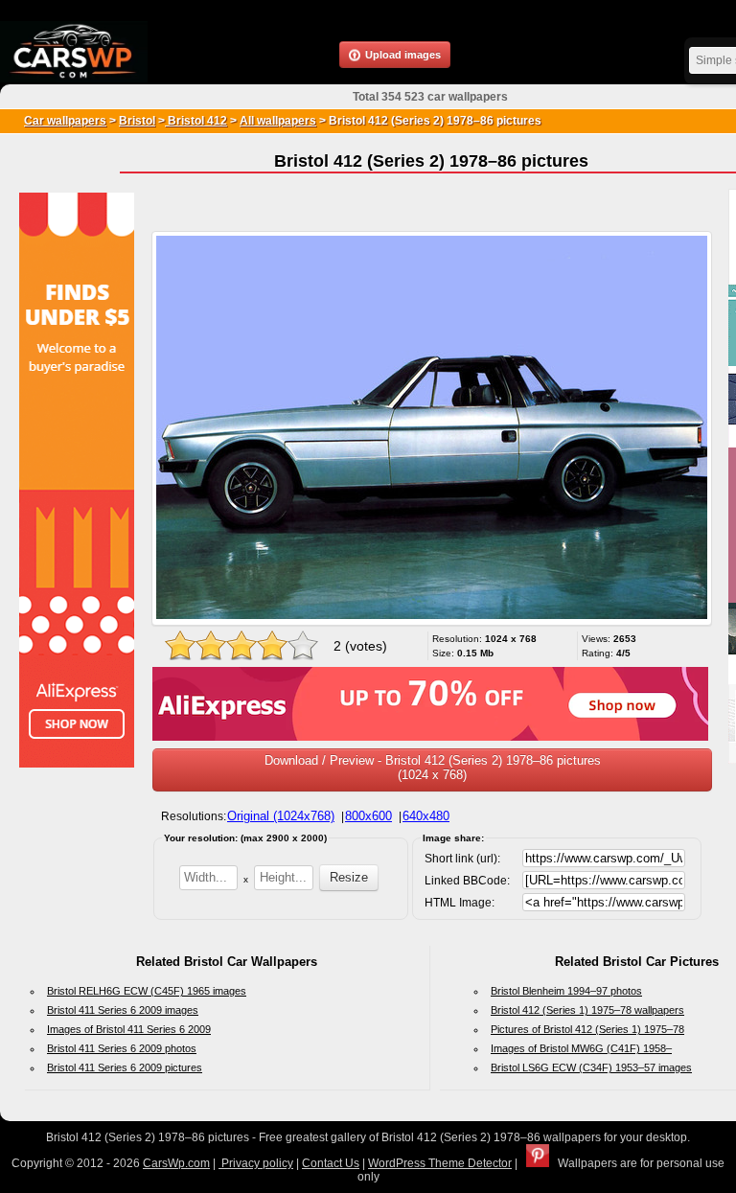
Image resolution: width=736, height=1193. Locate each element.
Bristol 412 (196, 120)
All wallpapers (278, 120)
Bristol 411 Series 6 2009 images (122, 1010)
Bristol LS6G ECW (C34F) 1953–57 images (591, 1067)
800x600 (368, 816)
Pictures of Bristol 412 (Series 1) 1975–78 (587, 1029)
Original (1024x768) (280, 816)
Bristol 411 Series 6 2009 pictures (124, 1067)
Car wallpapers (65, 120)
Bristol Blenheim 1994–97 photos (566, 991)
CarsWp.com (176, 1163)
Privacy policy (255, 1163)
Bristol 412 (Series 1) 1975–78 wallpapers (587, 1010)
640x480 (425, 816)
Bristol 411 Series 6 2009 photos (121, 1048)
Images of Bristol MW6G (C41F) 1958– (581, 1048)
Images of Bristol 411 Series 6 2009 (129, 1029)
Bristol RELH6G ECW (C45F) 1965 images (146, 991)
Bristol (137, 120)
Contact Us (330, 1163)
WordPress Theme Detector (440, 1163)
